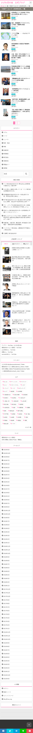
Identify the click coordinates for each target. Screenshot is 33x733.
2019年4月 (7, 532)
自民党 (5, 417)
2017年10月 (7, 596)
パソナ (13, 388)
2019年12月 (7, 510)
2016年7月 (7, 650)
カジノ (5, 385)
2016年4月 (7, 661)
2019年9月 (7, 517)
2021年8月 (7, 485)
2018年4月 (7, 575)
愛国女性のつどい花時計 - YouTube (11, 347)
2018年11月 (7, 550)
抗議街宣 (6, 150)
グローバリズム (14, 385)
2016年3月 (7, 664)
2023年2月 (7, 467)
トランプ (6, 388)
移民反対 (12, 410)
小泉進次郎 (15, 401)
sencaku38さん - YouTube (9, 354)
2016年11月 (7, 635)
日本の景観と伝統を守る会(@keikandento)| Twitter (16, 369)
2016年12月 (7, 632)
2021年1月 (7, 496)
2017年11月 (7, 592)
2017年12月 (7, 589)
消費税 (28, 407)
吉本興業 (20, 391)
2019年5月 (7, 528)
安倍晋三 (6, 397)
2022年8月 (7, 471)
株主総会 (6, 157)
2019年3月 (7, 535)
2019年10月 (7, 514)
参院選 (12, 391)
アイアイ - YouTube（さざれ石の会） (12, 345)
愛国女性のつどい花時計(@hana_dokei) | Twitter (15, 366)
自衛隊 (12, 417)
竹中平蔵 (6, 414)
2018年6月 (7, 567)
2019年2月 (7, 539)
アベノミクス (14, 381)
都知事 (12, 420)
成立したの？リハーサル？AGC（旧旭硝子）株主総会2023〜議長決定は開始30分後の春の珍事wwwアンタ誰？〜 (17, 217)
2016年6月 (7, 653)
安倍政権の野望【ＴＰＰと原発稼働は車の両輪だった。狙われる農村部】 (20, 68)
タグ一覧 (28, 427)
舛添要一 (20, 417)
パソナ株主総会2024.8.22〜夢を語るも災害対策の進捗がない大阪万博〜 (17, 184)
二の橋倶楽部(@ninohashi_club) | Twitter (13, 371)
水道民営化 (6, 407)
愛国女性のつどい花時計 (8, 437)
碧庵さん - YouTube (7, 352)
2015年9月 (7, 678)
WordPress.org (8, 699)
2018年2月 (7, 582)
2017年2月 (7, 625)
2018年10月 (7, 553)
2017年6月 (7, 610)
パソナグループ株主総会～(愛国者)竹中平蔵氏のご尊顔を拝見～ (17, 228)
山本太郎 (24, 401)
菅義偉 (5, 420)
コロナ (23, 385)
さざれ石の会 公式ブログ (13, 2)
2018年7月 (7, 564)
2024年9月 (7, 449)
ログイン (6, 688)
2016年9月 (7, 643)
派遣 (14, 407)
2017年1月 (7, 628)
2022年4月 (7, 478)
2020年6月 (7, 507)
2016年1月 (7, 671)
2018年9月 (7, 557)
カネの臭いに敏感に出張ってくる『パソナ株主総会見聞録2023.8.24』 (17, 190)
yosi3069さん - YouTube (8, 350)
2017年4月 (7, 618)
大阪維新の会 (7, 394)
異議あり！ (7, 164)
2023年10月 (7, 453)
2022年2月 (7, 482)
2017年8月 (7, 603)
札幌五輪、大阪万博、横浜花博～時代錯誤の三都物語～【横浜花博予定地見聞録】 (17, 223)
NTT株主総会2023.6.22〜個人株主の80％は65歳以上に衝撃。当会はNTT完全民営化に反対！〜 (17, 200)
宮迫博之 (14, 397)
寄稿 (5, 146)
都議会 (19, 420)
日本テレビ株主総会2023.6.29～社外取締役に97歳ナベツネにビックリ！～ (17, 211)
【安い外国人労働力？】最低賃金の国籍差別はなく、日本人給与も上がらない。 (20, 111)
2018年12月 (7, 546)
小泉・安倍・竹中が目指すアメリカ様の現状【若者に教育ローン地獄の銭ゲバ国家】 (20, 55)
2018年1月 (7, 585)
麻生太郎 (6, 423)
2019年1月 (7, 542)
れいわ (5, 381)
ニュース (6, 139)
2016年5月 (7, 657)
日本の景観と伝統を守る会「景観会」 (12, 439)
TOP (3, 6)
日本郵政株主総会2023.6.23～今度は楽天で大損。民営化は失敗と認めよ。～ (16, 195)
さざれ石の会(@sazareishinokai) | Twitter (13, 364)
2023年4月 (7, 464)
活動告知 (6, 161)
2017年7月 (7, 607)
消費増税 (21, 407)
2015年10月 (7, 675)
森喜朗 (21, 404)
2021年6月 (7, 492)
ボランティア (22, 388)
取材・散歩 (7, 143)
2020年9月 (7, 499)
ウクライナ (23, 381)
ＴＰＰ (13, 423)
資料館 (5, 168)
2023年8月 (7, 457)
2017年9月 (7, 600)
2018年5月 (7, 571)
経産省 (20, 414)
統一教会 (28, 414)
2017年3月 (7, 621)
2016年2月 (7, 668)
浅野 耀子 (13, 19)
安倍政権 (25, 394)
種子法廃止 (20, 410)
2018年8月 (7, 560)
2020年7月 (7, 503)
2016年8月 (7, 646)
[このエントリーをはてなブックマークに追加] (16, 731)
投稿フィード (7, 692)
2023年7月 (7, 460)
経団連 (13, 414)
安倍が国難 (16, 394)
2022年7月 (7, 474)
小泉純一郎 (6, 401)
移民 (5, 410)
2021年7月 (7, 489)
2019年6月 (7, 525)
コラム (13, 17)
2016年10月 (7, 639)
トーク (5, 136)
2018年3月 (7, 578)
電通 (26, 420)
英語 (27, 417)
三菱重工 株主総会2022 (10, 233)
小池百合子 (22, 397)
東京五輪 (6, 404)
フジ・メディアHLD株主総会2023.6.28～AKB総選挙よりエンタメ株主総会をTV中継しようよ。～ (17, 206)
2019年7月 (7, 521)
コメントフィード (8, 695)
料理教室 (6, 153)
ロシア (5, 391)
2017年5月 (7, 614)
